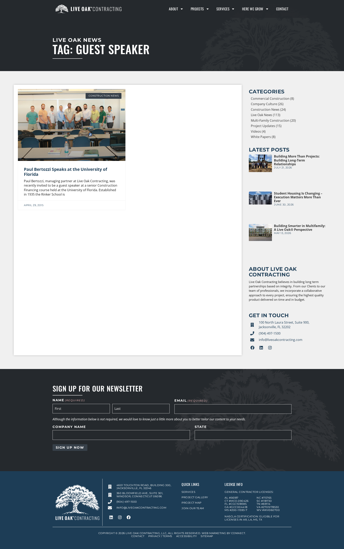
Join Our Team (193, 508)
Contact (282, 8)
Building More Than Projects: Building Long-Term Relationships (297, 160)
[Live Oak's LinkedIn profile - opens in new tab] (261, 347)
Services (222, 8)
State (201, 427)
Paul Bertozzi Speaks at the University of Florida (65, 171)
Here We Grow (252, 8)
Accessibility (186, 536)
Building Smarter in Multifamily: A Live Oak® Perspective (299, 228)
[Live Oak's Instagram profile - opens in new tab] (270, 347)
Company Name (69, 427)
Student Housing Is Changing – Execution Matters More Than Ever (298, 197)
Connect (238, 533)
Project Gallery (195, 497)
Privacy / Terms (160, 536)
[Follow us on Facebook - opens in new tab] (252, 347)
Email (190, 400)
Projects (197, 8)
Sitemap (207, 536)
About (173, 8)
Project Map (191, 502)
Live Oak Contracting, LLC (146, 533)
